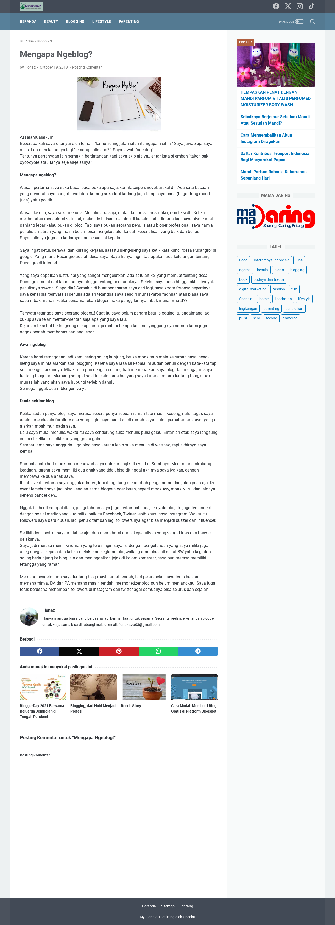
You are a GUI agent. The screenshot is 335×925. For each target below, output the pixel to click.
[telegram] (198, 651)
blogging (297, 270)
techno (271, 318)
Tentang (186, 906)
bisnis (279, 270)
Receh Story (131, 706)
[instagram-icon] (299, 7)
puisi (243, 318)
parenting (271, 308)
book (243, 279)
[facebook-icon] (276, 7)
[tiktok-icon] (311, 7)
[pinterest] (118, 651)
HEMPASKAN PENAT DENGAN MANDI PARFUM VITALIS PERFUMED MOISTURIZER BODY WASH (276, 98)
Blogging (75, 21)
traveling (290, 318)
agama (245, 270)
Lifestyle (101, 21)
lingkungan (248, 308)
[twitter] (79, 651)
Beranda (28, 21)
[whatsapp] (158, 651)
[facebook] (39, 651)
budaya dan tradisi (269, 279)
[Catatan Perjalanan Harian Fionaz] (34, 6)
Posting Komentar (87, 67)
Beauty (51, 21)
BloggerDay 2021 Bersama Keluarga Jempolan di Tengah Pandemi (42, 711)
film (294, 289)
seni (256, 318)
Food (243, 260)
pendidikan (294, 308)
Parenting (129, 21)
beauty (262, 270)
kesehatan (283, 299)
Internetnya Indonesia (271, 260)
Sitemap (168, 906)
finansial (246, 299)
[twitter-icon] (288, 7)
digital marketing (252, 289)
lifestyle (304, 299)
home (264, 299)
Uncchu (189, 917)
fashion (279, 289)
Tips (299, 260)
